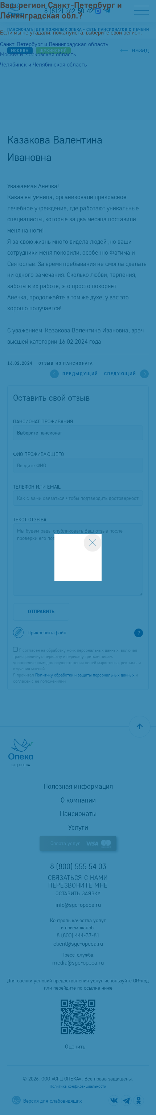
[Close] (92, 543)
